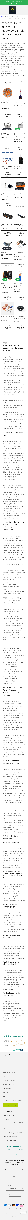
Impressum (6, 1060)
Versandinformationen (9, 1084)
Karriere (5, 1096)
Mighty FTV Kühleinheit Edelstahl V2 (7, 254)
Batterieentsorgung (9, 1088)
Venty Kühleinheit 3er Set (7, 224)
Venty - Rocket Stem (19, 101)
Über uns (5, 1064)
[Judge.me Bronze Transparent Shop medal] (14, 1043)
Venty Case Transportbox (5, 284)
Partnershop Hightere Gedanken (12, 1100)
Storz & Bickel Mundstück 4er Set (19, 224)
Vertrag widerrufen (11, 1105)
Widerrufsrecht (10, 1211)
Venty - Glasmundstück (20, 166)
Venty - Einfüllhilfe (19, 316)
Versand (10, 1213)
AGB (4, 1076)
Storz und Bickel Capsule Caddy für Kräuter (19, 285)
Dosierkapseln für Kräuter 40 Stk (6, 134)
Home (2, 16)
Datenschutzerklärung (9, 1072)
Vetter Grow (13, 1208)
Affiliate (5, 1092)
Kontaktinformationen (19, 1213)
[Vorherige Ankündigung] (3, 2)
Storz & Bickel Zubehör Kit (7, 317)
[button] (4, 10)
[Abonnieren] (23, 1169)
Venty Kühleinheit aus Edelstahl (20, 134)
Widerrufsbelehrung (9, 1080)
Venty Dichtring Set (6, 166)
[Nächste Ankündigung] (25, 2)
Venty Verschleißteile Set (20, 253)
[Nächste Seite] (19, 337)
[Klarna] (22, 1205)
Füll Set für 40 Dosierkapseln (18, 194)
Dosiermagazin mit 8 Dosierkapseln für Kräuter (6, 102)
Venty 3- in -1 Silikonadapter (5, 194)
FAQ (4, 1068)
